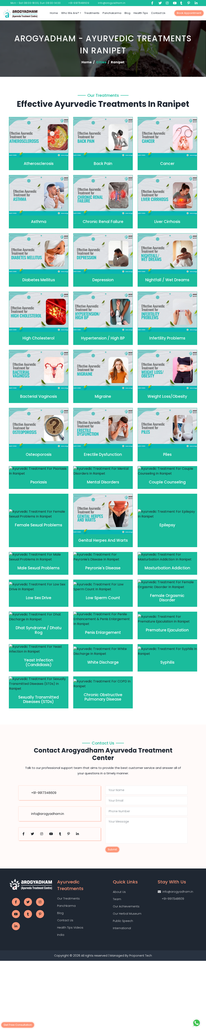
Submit (64, 558)
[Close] (149, 470)
